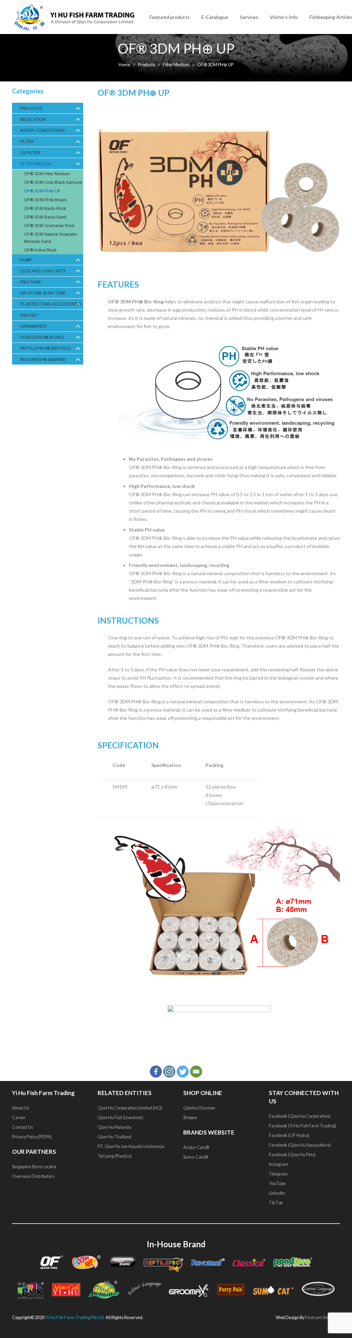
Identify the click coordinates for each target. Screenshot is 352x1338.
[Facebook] (156, 1072)
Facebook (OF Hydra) (289, 1135)
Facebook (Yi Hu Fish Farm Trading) (302, 1125)
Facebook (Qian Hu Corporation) (299, 1115)
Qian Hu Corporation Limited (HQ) (130, 1107)
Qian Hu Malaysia (114, 1126)
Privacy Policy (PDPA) (32, 1136)
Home (124, 64)
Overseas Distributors (33, 1176)
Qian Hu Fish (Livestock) (120, 1117)
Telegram (278, 1173)
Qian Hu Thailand (114, 1136)
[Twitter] (183, 1072)
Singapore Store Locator (34, 1166)
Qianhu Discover (199, 1107)
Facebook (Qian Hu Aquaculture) (300, 1144)
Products (146, 64)
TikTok (276, 1202)
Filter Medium (176, 64)
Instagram (278, 1164)
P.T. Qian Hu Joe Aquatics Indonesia (131, 1146)
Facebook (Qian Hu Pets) (292, 1154)
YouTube (277, 1183)
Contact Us (22, 1126)
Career (19, 1117)
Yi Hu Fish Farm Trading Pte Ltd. (75, 1317)
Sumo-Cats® (195, 1156)
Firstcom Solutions (322, 1317)
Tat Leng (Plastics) (115, 1155)
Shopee (190, 1117)
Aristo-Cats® (196, 1147)
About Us (20, 1107)
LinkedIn (277, 1192)
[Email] (196, 1072)
